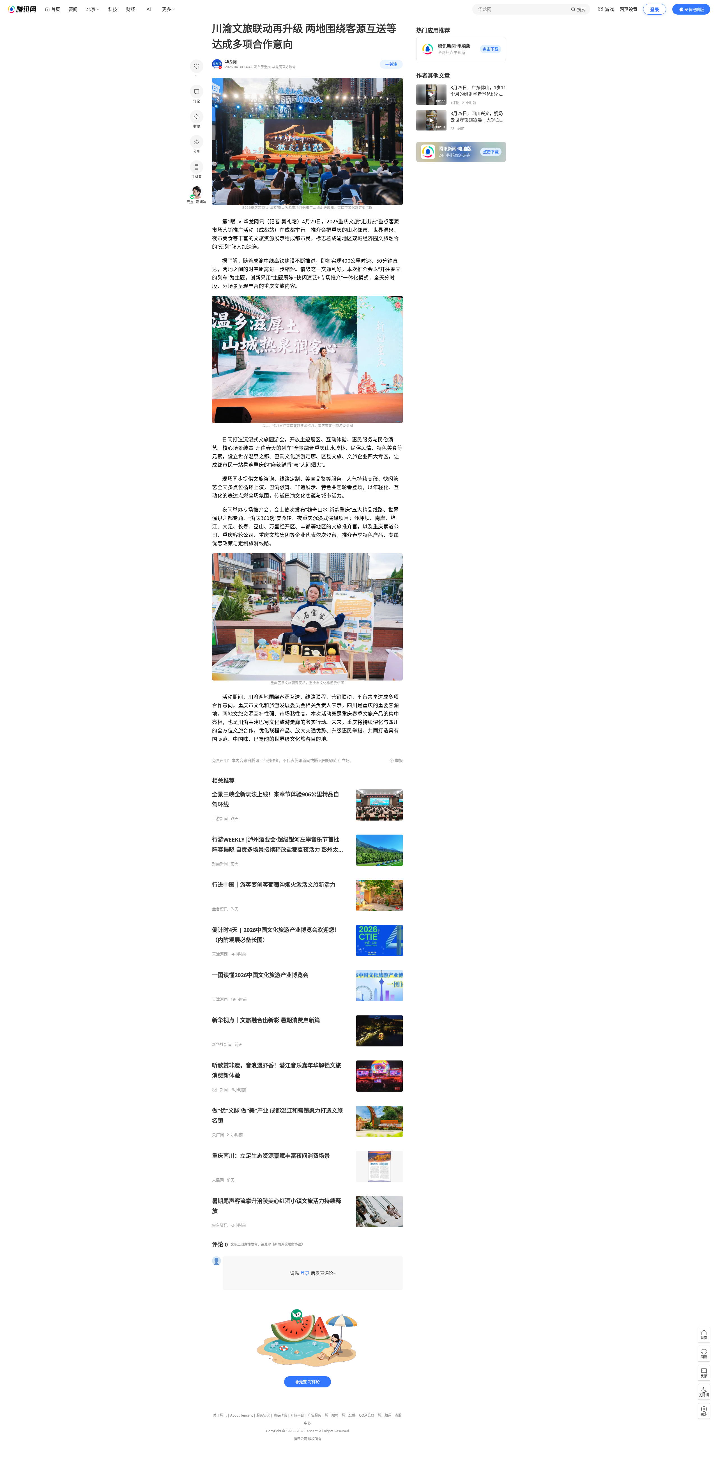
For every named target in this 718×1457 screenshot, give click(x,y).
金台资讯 (220, 909)
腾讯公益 (348, 1415)
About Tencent (241, 1415)
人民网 (218, 1180)
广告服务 (314, 1415)
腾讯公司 (300, 1439)
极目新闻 (220, 1090)
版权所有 (314, 1439)
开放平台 (297, 1415)
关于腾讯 (220, 1415)
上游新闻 (220, 819)
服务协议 (263, 1415)
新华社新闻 (222, 1044)
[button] (490, 49)
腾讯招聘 (331, 1415)
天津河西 (220, 954)
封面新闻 (220, 864)
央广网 (218, 1135)
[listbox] (307, 1002)
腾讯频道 (384, 1415)
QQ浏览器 (366, 1415)
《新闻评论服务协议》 (288, 1244)
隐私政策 (280, 1415)
